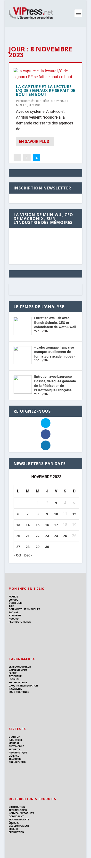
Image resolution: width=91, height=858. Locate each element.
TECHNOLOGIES (18, 810)
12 (74, 514)
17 (56, 525)
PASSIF (13, 673)
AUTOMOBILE (16, 746)
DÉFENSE (14, 755)
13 (18, 525)
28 (28, 547)
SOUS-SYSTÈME (18, 682)
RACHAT (13, 612)
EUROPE (13, 599)
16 (47, 525)
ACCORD (14, 618)
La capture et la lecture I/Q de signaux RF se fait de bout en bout (45, 90)
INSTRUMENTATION (26, 685)
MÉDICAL (14, 743)
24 (56, 536)
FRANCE (13, 596)
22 (38, 536)
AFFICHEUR (15, 676)
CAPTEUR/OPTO (18, 670)
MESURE (21, 105)
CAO (11, 685)
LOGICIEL (14, 679)
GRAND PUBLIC (17, 762)
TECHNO (34, 105)
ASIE (11, 606)
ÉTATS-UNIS (15, 603)
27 (18, 547)
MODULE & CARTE (19, 819)
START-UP (14, 736)
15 (38, 525)
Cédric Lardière (39, 101)
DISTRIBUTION (17, 807)
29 (38, 547)
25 (65, 536)
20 (18, 536)
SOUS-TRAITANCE (19, 692)
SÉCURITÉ (14, 749)
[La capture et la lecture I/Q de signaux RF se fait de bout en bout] (46, 74)
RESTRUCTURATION (20, 622)
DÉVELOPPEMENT (19, 826)
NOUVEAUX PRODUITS (21, 813)
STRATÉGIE (15, 615)
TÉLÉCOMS (15, 759)
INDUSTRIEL (15, 740)
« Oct (17, 555)
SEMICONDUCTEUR (20, 666)
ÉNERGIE (14, 822)
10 (56, 514)
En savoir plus (34, 141)
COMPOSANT (16, 816)
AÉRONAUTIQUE (18, 752)
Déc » (28, 555)
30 (47, 547)
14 (28, 525)
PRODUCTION (16, 832)
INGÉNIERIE (15, 688)
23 (47, 536)
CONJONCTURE (17, 609)
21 (28, 536)
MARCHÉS (34, 609)
